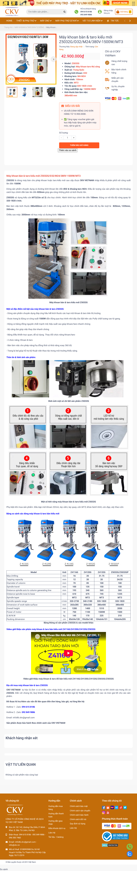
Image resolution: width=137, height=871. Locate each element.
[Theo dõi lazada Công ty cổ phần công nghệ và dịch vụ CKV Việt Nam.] (112, 807)
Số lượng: (63, 132)
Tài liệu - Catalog (55, 837)
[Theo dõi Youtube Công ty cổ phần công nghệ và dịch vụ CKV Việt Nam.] (108, 812)
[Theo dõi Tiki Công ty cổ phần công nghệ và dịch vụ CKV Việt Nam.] (116, 807)
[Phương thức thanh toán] (117, 98)
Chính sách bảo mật (79, 806)
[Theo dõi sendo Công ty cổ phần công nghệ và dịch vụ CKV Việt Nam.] (120, 807)
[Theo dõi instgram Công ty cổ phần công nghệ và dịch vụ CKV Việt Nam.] (103, 812)
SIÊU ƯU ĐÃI (72, 106)
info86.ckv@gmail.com (25, 842)
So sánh (4, 869)
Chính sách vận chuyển (80, 810)
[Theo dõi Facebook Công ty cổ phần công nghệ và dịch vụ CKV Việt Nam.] (103, 807)
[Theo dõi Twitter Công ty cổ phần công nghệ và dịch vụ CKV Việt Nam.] (125, 807)
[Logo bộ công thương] (115, 836)
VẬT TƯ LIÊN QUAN (21, 764)
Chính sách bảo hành (79, 815)
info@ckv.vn (14, 845)
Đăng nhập (108, 10)
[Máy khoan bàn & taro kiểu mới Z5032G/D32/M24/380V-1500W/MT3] (31, 59)
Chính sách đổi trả (78, 819)
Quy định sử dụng (77, 823)
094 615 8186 (86, 12)
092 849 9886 (86, 15)
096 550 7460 (15, 837)
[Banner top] (68, 3)
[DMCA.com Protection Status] (110, 845)
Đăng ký (107, 13)
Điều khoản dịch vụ (56, 828)
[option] (31, 59)
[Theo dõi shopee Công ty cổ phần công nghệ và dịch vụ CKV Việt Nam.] (108, 807)
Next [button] (53, 59)
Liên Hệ (51, 833)
